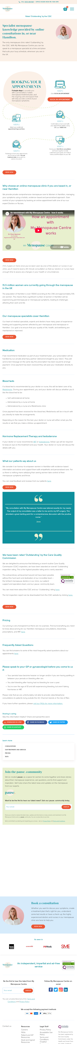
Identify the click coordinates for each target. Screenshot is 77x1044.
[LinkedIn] (66, 990)
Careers (24, 1030)
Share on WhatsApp (14, 727)
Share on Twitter (59, 722)
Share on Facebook (37, 722)
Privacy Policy (47, 821)
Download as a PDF (14, 722)
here (49, 481)
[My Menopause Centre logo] (8, 9)
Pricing (8, 753)
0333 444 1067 (29, 2)
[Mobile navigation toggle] (71, 9)
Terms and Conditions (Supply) (44, 1040)
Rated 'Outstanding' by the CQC (38, 16)
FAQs (23, 1032)
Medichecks (7, 390)
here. (70, 595)
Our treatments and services (15, 750)
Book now (9, 172)
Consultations (10, 746)
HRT (34, 442)
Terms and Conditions (59, 821)
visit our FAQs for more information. (48, 704)
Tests (7, 756)
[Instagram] (61, 990)
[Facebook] (51, 990)
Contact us (7, 1026)
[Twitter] (56, 990)
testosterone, (44, 442)
